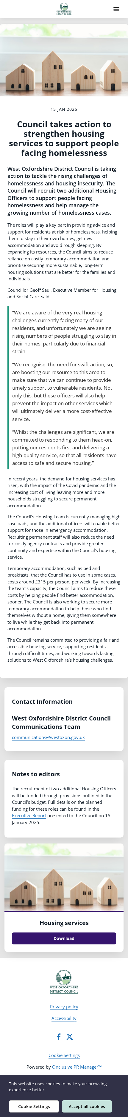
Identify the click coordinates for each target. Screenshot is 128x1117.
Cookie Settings (64, 1055)
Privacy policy (64, 1007)
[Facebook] (58, 1036)
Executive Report (29, 815)
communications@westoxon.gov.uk (48, 737)
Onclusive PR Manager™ (77, 1067)
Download (64, 938)
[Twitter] (69, 1036)
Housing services (64, 923)
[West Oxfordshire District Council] (64, 982)
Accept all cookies (87, 1106)
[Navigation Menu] (116, 9)
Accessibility (64, 1018)
